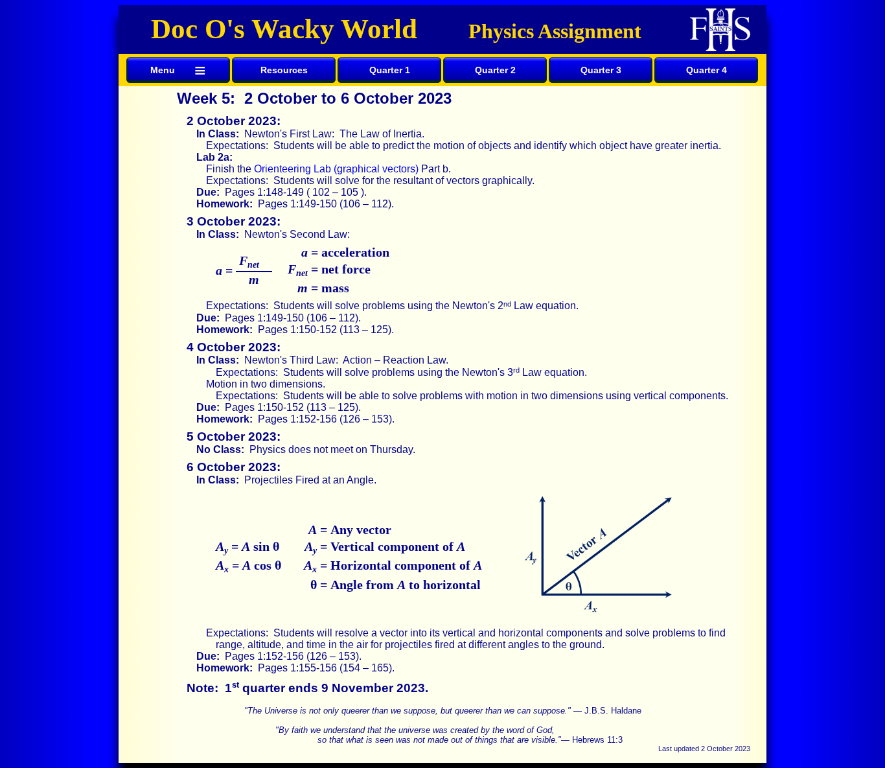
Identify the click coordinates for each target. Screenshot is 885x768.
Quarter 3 (600, 70)
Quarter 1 (389, 70)
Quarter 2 (495, 70)
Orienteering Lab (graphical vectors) (336, 168)
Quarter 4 (706, 70)
